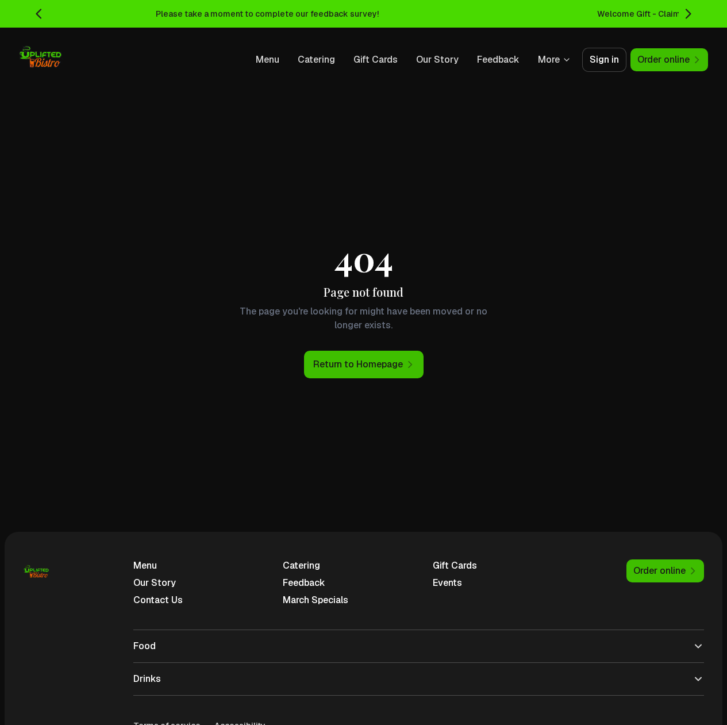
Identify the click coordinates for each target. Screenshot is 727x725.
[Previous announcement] (39, 14)
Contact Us (158, 600)
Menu (267, 59)
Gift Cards (375, 59)
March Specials (315, 600)
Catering (316, 59)
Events (447, 583)
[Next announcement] (688, 14)
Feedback (498, 59)
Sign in (604, 59)
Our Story (437, 59)
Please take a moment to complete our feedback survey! (267, 14)
